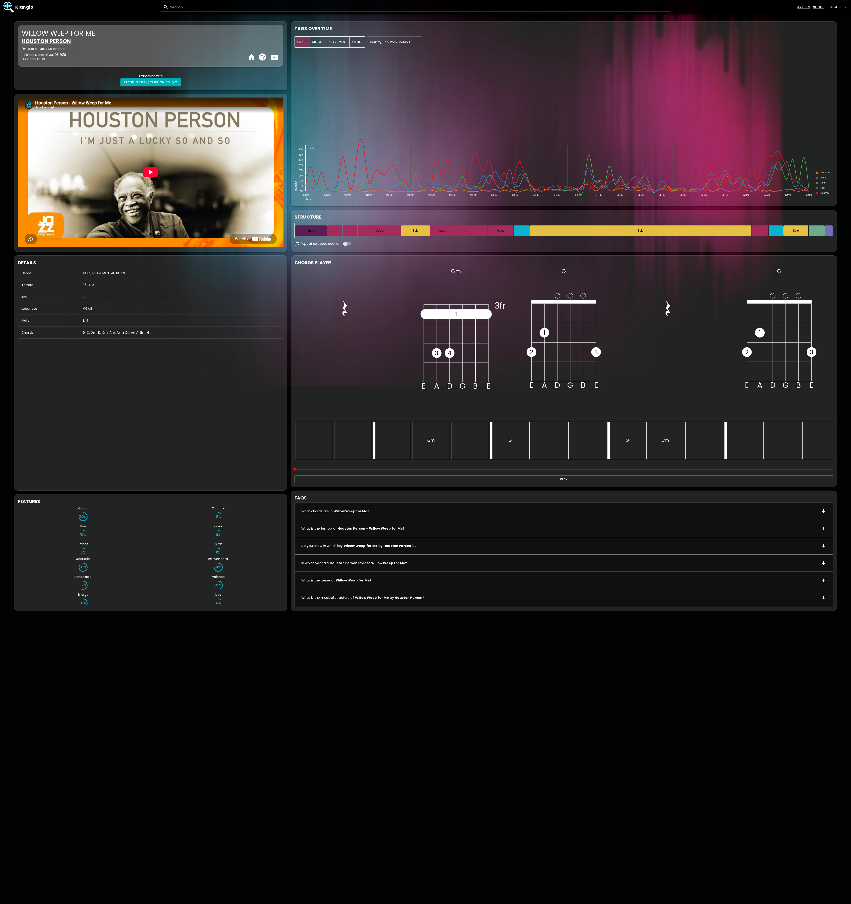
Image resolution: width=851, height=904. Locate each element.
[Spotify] (262, 57)
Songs (818, 7)
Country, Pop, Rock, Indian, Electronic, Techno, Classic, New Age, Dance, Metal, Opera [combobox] (396, 42)
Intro (311, 230)
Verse (379, 230)
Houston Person (46, 41)
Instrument (337, 42)
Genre (302, 42)
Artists (803, 7)
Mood (317, 42)
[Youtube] (274, 57)
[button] (564, 511)
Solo (415, 230)
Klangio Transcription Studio (150, 82)
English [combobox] (836, 7)
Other (357, 42)
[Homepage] (251, 57)
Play (563, 479)
